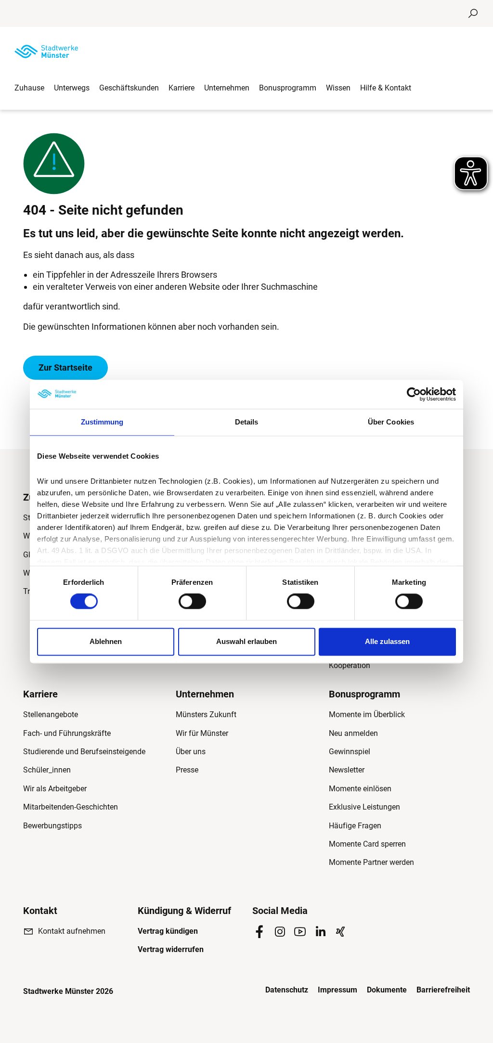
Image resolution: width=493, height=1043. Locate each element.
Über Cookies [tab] (391, 422)
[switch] (192, 601)
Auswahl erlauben (246, 641)
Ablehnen (106, 641)
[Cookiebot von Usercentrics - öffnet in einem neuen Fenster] (414, 394)
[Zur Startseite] (46, 51)
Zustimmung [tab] (102, 422)
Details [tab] (247, 422)
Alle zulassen (387, 641)
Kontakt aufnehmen (71, 931)
